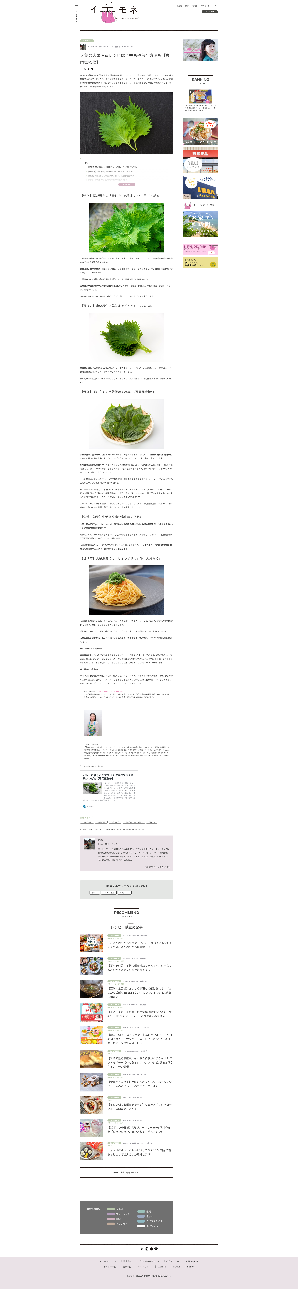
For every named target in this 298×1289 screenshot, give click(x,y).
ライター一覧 (110, 1266)
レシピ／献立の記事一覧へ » (125, 1172)
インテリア (122, 1224)
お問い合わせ (192, 1261)
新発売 (179, 6)
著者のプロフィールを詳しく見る (157, 867)
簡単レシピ (152, 822)
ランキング (205, 6)
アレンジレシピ (87, 822)
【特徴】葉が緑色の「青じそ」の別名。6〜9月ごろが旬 (111, 167)
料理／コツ (124, 892)
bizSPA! (191, 1266)
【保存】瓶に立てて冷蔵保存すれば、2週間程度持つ (110, 175)
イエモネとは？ (210, 11)
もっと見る (126, 184)
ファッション (123, 1214)
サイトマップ (144, 1266)
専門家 (195, 6)
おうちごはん (101, 822)
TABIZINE (161, 1266)
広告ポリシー (172, 1261)
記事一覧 (127, 1266)
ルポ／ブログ (115, 822)
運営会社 (127, 1261)
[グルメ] (126, 40)
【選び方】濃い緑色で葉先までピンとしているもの (109, 171)
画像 (187, 6)
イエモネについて (108, 1261)
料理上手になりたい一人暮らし (134, 822)
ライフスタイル (154, 1221)
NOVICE (176, 1266)
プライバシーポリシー (149, 1261)
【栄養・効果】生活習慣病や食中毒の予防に (106, 179)
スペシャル (152, 1226)
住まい (149, 1216)
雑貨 (148, 1211)
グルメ (94, 892)
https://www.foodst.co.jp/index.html (112, 691)
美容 (118, 1219)
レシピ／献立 (109, 892)
